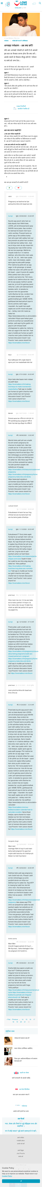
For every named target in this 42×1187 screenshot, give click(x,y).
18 (13, 1022)
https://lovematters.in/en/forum (19, 342)
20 (21, 1022)
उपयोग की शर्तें (20, 1143)
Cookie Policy (7, 1176)
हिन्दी (25, 8)
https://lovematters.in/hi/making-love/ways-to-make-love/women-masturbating (20, 386)
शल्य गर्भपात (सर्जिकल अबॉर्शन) (23, 1048)
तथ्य (32, 1123)
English (18, 8)
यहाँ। (35, 1130)
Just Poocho (21, 1153)
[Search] (40, 3)
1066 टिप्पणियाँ (21, 106)
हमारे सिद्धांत (21, 1150)
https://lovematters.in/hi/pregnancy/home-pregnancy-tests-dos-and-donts (23, 475)
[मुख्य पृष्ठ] (20, 5)
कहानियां (20, 1126)
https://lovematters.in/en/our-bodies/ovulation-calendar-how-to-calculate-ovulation (20, 809)
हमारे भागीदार (20, 1137)
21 (25, 1022)
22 (29, 1022)
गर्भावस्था (6, 41)
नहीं (18, 188)
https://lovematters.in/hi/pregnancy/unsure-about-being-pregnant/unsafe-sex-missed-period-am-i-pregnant (23, 653)
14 (22, 1019)
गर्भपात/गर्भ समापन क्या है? (22, 1038)
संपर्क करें (20, 1156)
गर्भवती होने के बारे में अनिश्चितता (20, 41)
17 (34, 1019)
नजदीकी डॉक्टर (21, 1140)
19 (17, 1022)
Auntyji (10, 216)
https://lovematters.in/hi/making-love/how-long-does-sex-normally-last (20, 568)
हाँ (21, 1181)
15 (26, 1019)
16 (30, 1019)
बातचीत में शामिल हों (23, 108)
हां (9, 188)
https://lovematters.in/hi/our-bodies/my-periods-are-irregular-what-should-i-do (20, 994)
